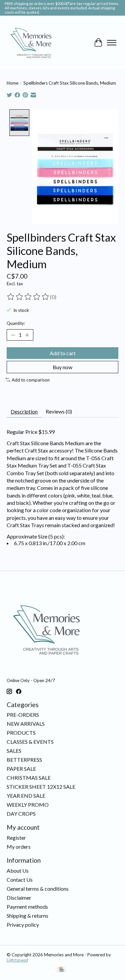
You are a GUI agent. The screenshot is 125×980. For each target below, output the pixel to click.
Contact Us (20, 879)
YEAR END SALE (26, 795)
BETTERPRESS (24, 759)
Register (16, 837)
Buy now (62, 367)
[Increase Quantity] (27, 335)
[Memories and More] (32, 43)
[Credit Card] (61, 970)
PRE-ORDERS (23, 714)
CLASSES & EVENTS (30, 741)
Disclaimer (19, 897)
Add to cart (63, 353)
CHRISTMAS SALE (29, 777)
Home (12, 83)
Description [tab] (24, 411)
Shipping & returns (27, 915)
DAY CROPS (21, 813)
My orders (19, 846)
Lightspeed (17, 960)
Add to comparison (31, 380)
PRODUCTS (21, 732)
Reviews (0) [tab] (59, 411)
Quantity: (16, 323)
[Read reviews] (28, 297)
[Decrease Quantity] (13, 335)
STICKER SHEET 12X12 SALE (41, 786)
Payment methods (27, 906)
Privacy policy (23, 924)
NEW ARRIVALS (26, 723)
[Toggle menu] (111, 42)
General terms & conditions (38, 888)
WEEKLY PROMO (28, 804)
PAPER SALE (21, 768)
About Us (18, 870)
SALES (14, 750)
